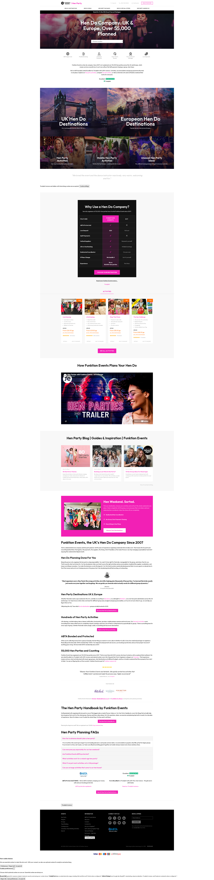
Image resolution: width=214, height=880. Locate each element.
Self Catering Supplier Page (92, 828)
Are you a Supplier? (90, 826)
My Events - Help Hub (90, 833)
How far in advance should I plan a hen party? (78, 738)
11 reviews (119, 335)
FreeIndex (136, 657)
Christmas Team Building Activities (70, 828)
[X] (114, 818)
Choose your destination (107, 272)
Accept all (19, 866)
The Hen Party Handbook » (107, 721)
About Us (87, 819)
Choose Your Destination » (114, 530)
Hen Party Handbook (143, 8)
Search (63, 831)
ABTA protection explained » (83, 786)
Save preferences (12, 879)
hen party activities (90, 72)
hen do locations (107, 72)
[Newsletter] (119, 822)
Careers (87, 822)
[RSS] (124, 822)
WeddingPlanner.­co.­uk (103, 698)
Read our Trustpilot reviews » (130, 786)
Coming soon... (65, 826)
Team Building (64, 824)
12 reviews (72, 335)
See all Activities (107, 351)
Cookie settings (84, 186)
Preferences (4, 866)
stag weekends (97, 725)
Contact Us (88, 824)
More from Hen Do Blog (146, 485)
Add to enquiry (76, 341)
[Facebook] (110, 818)
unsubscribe (136, 827)
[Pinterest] (110, 822)
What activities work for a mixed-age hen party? (79, 759)
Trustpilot (107, 284)
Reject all (11, 866)
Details (65, 341)
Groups (63, 822)
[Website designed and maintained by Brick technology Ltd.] (150, 846)
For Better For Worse (116, 698)
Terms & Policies (89, 831)
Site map (87, 835)
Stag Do (63, 819)
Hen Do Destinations (71, 8)
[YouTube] (119, 818)
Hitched (94, 698)
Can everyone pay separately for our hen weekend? (81, 750)
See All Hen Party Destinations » (107, 792)
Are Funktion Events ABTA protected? (75, 754)
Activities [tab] (107, 291)
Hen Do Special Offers (123, 8)
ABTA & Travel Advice (90, 817)
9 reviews (143, 337)
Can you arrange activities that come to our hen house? (82, 768)
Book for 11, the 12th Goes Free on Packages (107, 12)
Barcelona (107, 599)
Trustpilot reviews (67, 805)
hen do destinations (84, 606)
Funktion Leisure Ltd (110, 661)
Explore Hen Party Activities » (107, 629)
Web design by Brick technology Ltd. (134, 846)
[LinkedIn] (124, 818)
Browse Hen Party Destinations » (107, 610)
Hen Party (77, 3)
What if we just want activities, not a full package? (80, 763)
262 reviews (96, 335)
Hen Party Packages (104, 8)
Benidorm (123, 599)
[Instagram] (114, 822)
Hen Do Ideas (87, 8)
